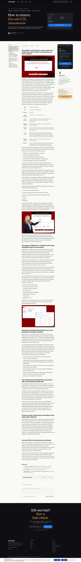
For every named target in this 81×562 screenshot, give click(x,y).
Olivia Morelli (13, 32)
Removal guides (14, 8)
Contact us (54, 551)
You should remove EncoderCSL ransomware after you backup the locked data (13, 65)
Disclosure (54, 549)
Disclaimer (54, 547)
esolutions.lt (15, 547)
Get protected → (65, 63)
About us (53, 542)
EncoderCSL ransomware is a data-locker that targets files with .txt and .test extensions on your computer (14, 49)
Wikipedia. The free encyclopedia (44, 466)
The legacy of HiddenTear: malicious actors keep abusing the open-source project (13, 54)
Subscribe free (65, 96)
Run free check (48, 526)
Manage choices (72, 559)
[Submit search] (53, 2)
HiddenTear (37, 79)
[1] (44, 81)
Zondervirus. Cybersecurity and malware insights (39, 468)
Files (30, 1)
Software (26, 1)
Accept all (57, 559)
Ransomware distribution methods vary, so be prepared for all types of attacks (13, 60)
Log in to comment (49, 496)
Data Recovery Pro (43, 457)
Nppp (23, 349)
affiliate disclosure (26, 557)
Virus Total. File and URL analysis (38, 469)
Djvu (30, 349)
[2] (25, 235)
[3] (32, 281)
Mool (53, 348)
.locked (28, 180)
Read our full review (65, 66)
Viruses (31, 542)
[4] (38, 336)
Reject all (64, 559)
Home (9, 8)
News (18, 1)
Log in (71, 1)
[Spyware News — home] (11, 1)
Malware (22, 1)
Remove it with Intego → (60, 25)
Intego (51, 145)
